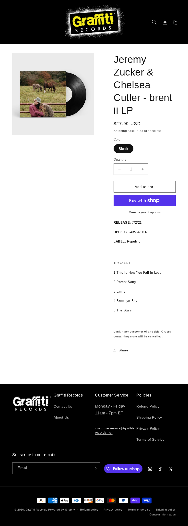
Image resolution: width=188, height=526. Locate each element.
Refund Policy (148, 406)
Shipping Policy (149, 417)
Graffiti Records (36, 509)
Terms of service (139, 509)
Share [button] (123, 350)
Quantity (120, 159)
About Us (61, 417)
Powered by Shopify (61, 509)
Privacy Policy (148, 428)
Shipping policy (166, 509)
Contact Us (63, 406)
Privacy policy (113, 509)
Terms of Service (150, 439)
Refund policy (89, 509)
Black (123, 149)
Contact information (163, 514)
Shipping (120, 131)
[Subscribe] (94, 468)
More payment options (145, 212)
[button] (10, 22)
